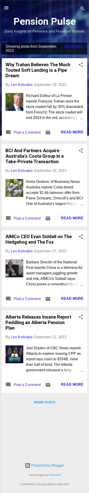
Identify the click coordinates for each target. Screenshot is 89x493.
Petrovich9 (55, 475)
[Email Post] (48, 134)
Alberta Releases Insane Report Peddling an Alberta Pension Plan (38, 322)
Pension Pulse (44, 21)
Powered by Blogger (47, 465)
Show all (74, 46)
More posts (44, 402)
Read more (72, 132)
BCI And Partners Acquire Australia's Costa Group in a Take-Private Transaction (34, 156)
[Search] (82, 9)
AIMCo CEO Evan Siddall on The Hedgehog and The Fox (38, 239)
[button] (81, 65)
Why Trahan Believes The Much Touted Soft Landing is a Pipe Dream (37, 70)
